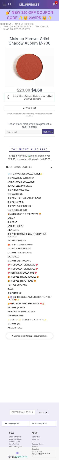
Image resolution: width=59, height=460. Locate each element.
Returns (35, 446)
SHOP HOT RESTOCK (17, 240)
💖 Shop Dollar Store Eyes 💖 (23, 269)
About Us (35, 439)
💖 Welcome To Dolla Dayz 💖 (22, 273)
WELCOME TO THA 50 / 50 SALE (21, 311)
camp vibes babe (15, 315)
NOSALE (11, 218)
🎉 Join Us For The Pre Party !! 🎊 (24, 214)
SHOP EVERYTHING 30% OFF (20, 206)
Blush (10, 289)
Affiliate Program (15, 446)
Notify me (48, 132)
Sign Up (43, 412)
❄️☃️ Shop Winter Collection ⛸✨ (25, 173)
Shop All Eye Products (19, 260)
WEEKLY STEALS (15, 327)
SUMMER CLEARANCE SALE (20, 186)
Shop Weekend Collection (21, 178)
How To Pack (14, 444)
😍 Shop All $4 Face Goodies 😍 (23, 277)
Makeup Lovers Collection (21, 182)
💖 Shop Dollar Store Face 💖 (23, 264)
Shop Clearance (16, 202)
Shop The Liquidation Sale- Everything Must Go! (27, 235)
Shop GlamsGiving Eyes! (20, 248)
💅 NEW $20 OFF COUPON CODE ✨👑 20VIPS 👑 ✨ (29, 15)
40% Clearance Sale (17, 210)
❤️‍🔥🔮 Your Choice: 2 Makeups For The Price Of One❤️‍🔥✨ (29, 298)
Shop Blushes (14, 293)
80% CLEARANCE (15, 194)
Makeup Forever (16, 226)
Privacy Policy (37, 454)
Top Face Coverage (17, 285)
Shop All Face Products (20, 252)
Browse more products (30, 335)
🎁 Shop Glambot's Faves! (20, 244)
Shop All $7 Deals (16, 307)
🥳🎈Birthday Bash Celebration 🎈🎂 (26, 303)
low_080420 (13, 230)
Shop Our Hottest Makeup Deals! (24, 198)
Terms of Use (37, 451)
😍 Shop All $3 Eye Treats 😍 (22, 281)
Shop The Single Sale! (19, 190)
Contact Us (36, 436)
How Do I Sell (14, 441)
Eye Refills (13, 256)
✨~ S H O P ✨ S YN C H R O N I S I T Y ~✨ (27, 319)
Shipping (35, 449)
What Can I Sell (15, 436)
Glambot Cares (37, 444)
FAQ (33, 441)
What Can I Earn (15, 439)
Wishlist (30, 108)
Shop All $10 (14, 323)
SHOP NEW (12, 222)
